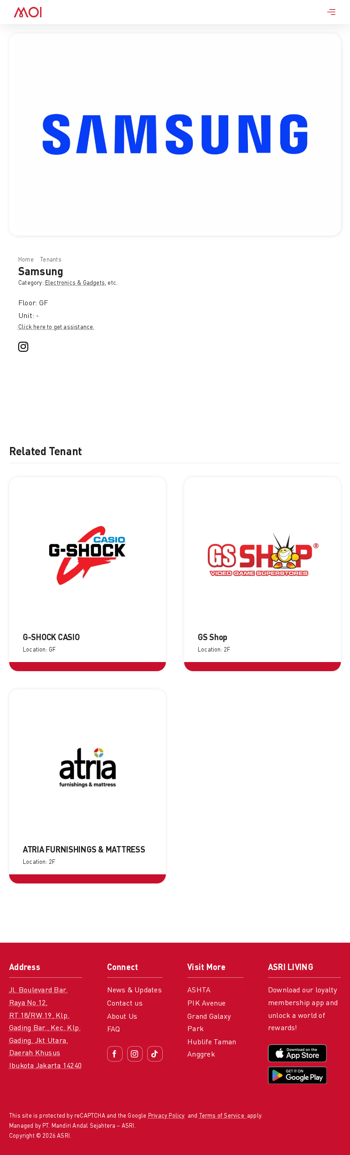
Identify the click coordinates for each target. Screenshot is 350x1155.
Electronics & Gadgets (75, 283)
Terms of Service (223, 1116)
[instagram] (23, 347)
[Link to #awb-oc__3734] (331, 12)
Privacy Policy (166, 1116)
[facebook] (115, 1054)
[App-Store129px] (297, 1048)
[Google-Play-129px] (297, 1070)
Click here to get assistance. (56, 327)
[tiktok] (155, 1054)
